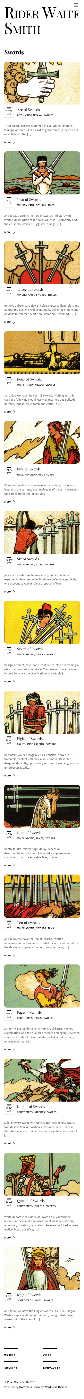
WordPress (25, 1387)
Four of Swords (29, 379)
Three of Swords (30, 289)
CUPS (47, 1355)
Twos (51, 205)
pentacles (52, 1368)
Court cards (25, 1018)
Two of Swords (29, 199)
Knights (40, 1112)
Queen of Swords (31, 1200)
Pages (38, 1018)
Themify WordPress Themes (50, 1387)
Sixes (39, 564)
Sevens (40, 654)
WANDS (10, 1355)
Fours (21, 384)
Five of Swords (29, 469)
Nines (39, 838)
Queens (39, 1206)
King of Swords (29, 1294)
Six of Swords (28, 558)
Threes (52, 294)
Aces (19, 115)
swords (11, 1368)
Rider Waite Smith (18, 1382)
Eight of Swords (30, 738)
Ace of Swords (28, 109)
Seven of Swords (30, 648)
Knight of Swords (31, 1106)
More (7, 142)
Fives (20, 474)
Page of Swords (29, 1012)
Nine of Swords (29, 832)
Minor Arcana (33, 115)
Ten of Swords (28, 922)
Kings (38, 1300)
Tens (51, 928)
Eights (21, 744)
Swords (48, 115)
